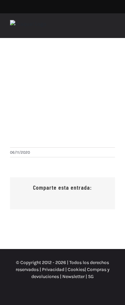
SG (91, 276)
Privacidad (53, 269)
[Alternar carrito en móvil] (100, 27)
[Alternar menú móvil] (112, 27)
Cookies (76, 269)
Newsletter (74, 276)
